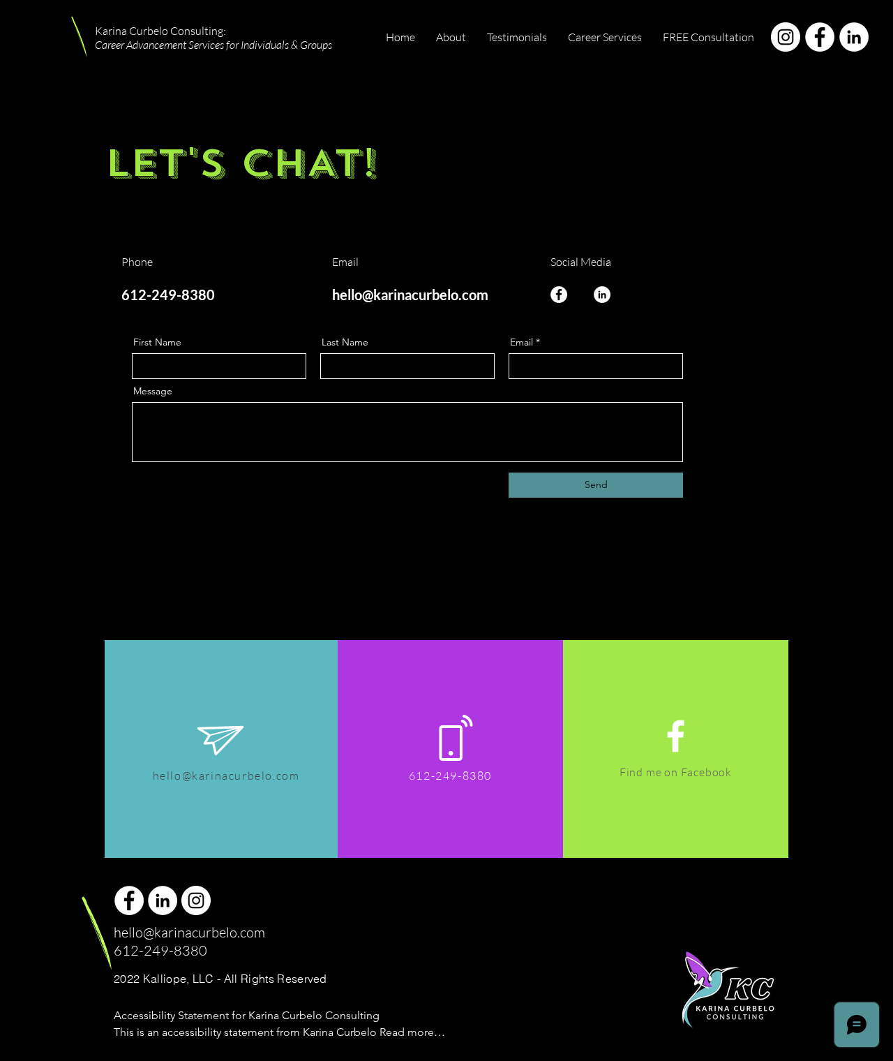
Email (521, 342)
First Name (157, 342)
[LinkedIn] (854, 37)
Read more (142, 1054)
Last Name (345, 342)
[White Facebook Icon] (675, 736)
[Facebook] (819, 37)
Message (152, 391)
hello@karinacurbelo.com (410, 294)
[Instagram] (785, 37)
